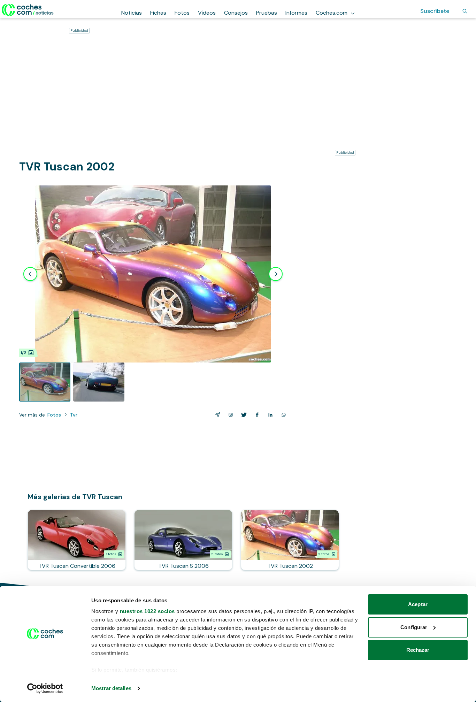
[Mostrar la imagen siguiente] (276, 274)
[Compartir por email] (216, 414)
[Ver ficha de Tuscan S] (183, 540)
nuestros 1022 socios (147, 611)
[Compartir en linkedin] (269, 414)
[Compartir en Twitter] (242, 414)
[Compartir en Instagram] (229, 414)
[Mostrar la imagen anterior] (30, 274)
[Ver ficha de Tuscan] (290, 540)
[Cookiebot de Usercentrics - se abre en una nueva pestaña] (45, 688)
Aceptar (418, 604)
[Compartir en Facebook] (255, 414)
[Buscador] (465, 11)
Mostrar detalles (111, 688)
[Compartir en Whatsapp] (282, 414)
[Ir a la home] (28, 10)
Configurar (413, 627)
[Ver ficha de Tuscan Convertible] (76, 540)
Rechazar (418, 650)
